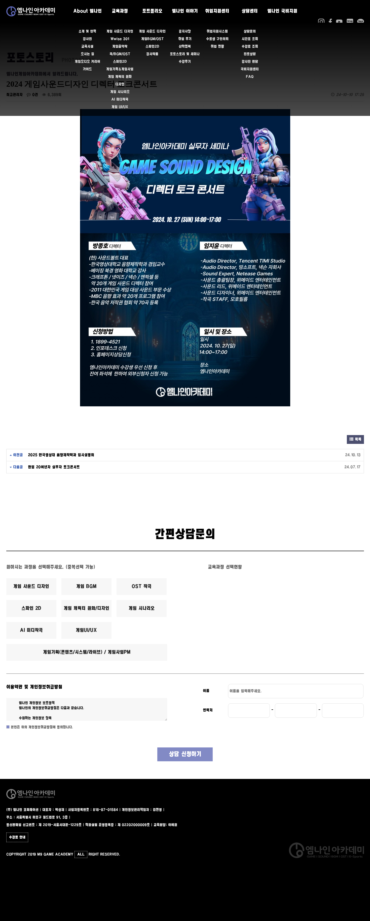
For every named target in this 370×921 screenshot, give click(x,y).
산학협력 (185, 46)
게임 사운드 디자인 (119, 31)
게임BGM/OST (152, 39)
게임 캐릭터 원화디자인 (120, 80)
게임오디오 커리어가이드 (87, 65)
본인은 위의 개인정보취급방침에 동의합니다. (41, 727)
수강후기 (185, 61)
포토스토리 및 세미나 (185, 54)
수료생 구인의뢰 (217, 39)
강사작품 (152, 54)
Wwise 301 (119, 39)
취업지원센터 (217, 11)
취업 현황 (217, 46)
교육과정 (120, 11)
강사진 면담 (250, 61)
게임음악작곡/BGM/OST (119, 50)
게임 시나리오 (120, 91)
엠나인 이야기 (185, 11)
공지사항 (185, 31)
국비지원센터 (250, 69)
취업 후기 (185, 39)
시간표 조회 (250, 39)
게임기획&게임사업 (119, 69)
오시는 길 (87, 54)
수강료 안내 (17, 837)
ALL (81, 854)
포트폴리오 (152, 11)
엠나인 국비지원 (282, 11)
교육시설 (87, 46)
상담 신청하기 (185, 754)
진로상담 (250, 54)
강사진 (87, 39)
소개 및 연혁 (87, 31)
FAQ (249, 76)
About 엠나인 (87, 11)
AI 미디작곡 (119, 99)
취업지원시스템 (217, 31)
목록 (357, 439)
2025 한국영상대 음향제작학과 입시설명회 (61, 455)
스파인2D (120, 61)
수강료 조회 (250, 46)
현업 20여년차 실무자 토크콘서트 (54, 467)
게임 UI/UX (120, 107)
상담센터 (250, 11)
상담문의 (250, 31)
